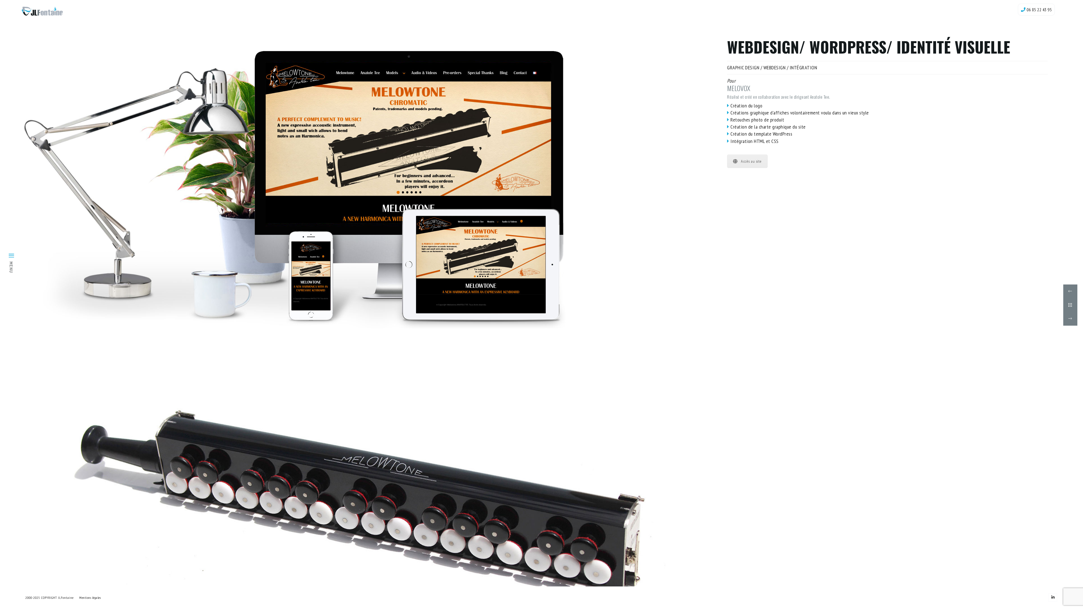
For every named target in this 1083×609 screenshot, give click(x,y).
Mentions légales (90, 597)
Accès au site (751, 161)
